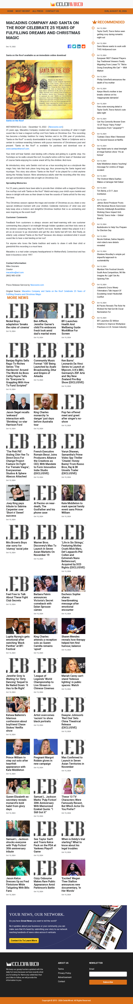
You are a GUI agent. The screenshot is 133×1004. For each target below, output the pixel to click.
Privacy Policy (64, 973)
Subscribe (108, 982)
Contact (61, 981)
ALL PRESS (37, 11)
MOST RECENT (23, 11)
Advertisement (64, 977)
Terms (61, 969)
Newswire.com (55, 127)
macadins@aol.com (15, 272)
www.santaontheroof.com (17, 149)
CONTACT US (52, 11)
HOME (10, 11)
